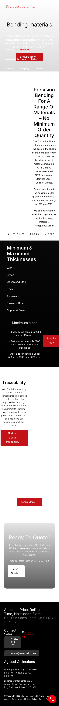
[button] (46, 68)
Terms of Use (44, 696)
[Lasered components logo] (29, 632)
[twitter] (10, 702)
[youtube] (15, 702)
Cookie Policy (45, 699)
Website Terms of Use (14, 699)
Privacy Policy (31, 699)
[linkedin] (25, 702)
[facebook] (5, 702)
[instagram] (20, 702)
